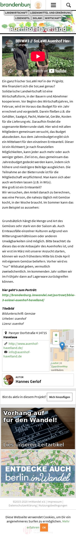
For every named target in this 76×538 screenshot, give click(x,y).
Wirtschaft (53, 18)
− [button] (56, 341)
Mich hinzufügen (59, 397)
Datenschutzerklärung (23, 505)
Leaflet (54, 363)
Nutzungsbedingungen (53, 505)
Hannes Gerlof (28, 381)
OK (44, 527)
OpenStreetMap (59, 366)
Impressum (55, 501)
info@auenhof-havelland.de (16, 354)
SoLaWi (37, 18)
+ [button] (56, 335)
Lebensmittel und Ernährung (50, 13)
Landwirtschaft (16, 13)
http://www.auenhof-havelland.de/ (21, 345)
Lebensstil (22, 18)
